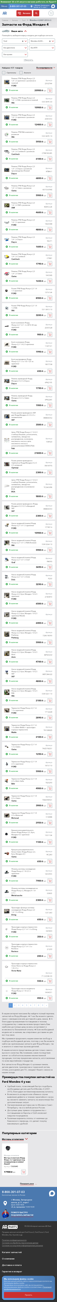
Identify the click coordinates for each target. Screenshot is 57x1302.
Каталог (15, 20)
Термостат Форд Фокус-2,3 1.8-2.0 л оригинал (24, 762)
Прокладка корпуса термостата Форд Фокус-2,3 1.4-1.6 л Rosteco (24, 946)
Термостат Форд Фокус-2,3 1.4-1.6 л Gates (24, 745)
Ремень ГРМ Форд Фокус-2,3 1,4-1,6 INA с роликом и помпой (24, 99)
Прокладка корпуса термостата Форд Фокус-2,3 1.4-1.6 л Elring (24, 928)
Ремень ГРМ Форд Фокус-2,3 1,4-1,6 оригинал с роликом (23, 116)
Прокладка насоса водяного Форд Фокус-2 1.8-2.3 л (23, 989)
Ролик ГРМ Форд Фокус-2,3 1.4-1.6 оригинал (24, 289)
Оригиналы (11, 73)
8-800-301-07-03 (18, 6)
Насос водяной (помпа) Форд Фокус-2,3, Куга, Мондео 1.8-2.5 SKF (24, 671)
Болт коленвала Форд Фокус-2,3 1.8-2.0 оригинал (22, 343)
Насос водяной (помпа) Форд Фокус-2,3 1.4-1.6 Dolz (23, 575)
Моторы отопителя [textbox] (13, 1139)
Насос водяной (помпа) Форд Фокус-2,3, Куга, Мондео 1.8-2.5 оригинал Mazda (24, 613)
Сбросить (28, 60)
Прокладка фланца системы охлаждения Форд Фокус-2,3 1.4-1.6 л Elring (23, 909)
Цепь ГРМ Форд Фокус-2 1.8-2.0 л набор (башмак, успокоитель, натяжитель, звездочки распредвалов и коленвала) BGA (24, 484)
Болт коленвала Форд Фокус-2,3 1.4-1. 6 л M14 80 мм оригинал (24, 325)
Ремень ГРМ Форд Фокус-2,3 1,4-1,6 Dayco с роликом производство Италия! (23, 168)
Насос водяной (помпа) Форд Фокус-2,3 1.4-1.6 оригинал (23, 524)
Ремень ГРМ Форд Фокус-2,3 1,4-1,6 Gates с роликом (23, 187)
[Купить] (50, 90)
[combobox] (15, 41)
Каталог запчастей (12, 1252)
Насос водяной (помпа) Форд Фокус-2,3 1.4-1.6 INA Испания (23, 541)
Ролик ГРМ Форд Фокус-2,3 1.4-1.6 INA (24, 306)
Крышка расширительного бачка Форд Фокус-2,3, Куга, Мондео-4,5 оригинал (23, 832)
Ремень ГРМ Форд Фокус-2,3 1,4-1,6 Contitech (23, 255)
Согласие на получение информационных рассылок (22, 1245)
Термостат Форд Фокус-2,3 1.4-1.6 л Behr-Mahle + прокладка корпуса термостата (24, 727)
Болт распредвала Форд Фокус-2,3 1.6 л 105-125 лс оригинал (22, 361)
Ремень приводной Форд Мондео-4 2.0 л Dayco (21, 379)
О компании (8, 1258)
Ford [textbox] (5, 41)
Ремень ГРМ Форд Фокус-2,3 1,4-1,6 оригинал (23, 221)
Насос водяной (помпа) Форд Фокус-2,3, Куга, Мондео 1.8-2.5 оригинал (24, 594)
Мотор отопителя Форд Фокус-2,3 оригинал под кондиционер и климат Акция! (14, 1161)
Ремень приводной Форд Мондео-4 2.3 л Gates (21, 397)
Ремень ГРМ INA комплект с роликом (22, 133)
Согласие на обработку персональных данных (20, 1243)
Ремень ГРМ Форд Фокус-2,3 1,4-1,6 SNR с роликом (23, 204)
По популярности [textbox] (44, 68)
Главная (5, 20)
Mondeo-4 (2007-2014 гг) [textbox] (39, 41)
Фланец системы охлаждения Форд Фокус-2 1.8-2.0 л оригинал (23, 871)
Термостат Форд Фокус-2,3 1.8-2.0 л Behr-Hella (24, 780)
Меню (4, 6)
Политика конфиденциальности (14, 1240)
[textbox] (15, 47)
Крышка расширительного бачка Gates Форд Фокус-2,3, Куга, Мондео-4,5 (23, 851)
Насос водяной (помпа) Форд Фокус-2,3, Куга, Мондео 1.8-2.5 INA (24, 691)
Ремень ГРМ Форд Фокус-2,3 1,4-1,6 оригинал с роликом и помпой (23, 80)
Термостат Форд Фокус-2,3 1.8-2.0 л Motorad (24, 814)
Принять (28, 1295)
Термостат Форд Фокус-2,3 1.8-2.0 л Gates (24, 797)
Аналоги (27, 73)
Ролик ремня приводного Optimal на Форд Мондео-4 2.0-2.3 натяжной (24, 462)
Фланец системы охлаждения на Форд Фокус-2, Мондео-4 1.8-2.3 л (24, 890)
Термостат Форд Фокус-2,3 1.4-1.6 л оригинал (24, 709)
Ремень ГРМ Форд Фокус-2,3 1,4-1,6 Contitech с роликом (23, 150)
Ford (23, 20)
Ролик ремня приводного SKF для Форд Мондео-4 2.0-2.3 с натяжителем (23, 415)
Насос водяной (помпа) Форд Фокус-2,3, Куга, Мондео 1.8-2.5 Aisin (24, 652)
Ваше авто (17, 31)
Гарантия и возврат (12, 1271)
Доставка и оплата (12, 1265)
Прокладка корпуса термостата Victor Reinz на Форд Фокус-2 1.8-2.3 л (24, 965)
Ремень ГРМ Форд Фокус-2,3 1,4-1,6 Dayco (23, 238)
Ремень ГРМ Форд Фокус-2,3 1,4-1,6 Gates (23, 272)
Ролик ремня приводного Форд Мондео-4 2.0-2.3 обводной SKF (24, 506)
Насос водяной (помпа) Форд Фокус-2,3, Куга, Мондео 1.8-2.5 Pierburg (24, 632)
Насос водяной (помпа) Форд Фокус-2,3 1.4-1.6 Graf (23, 558)
